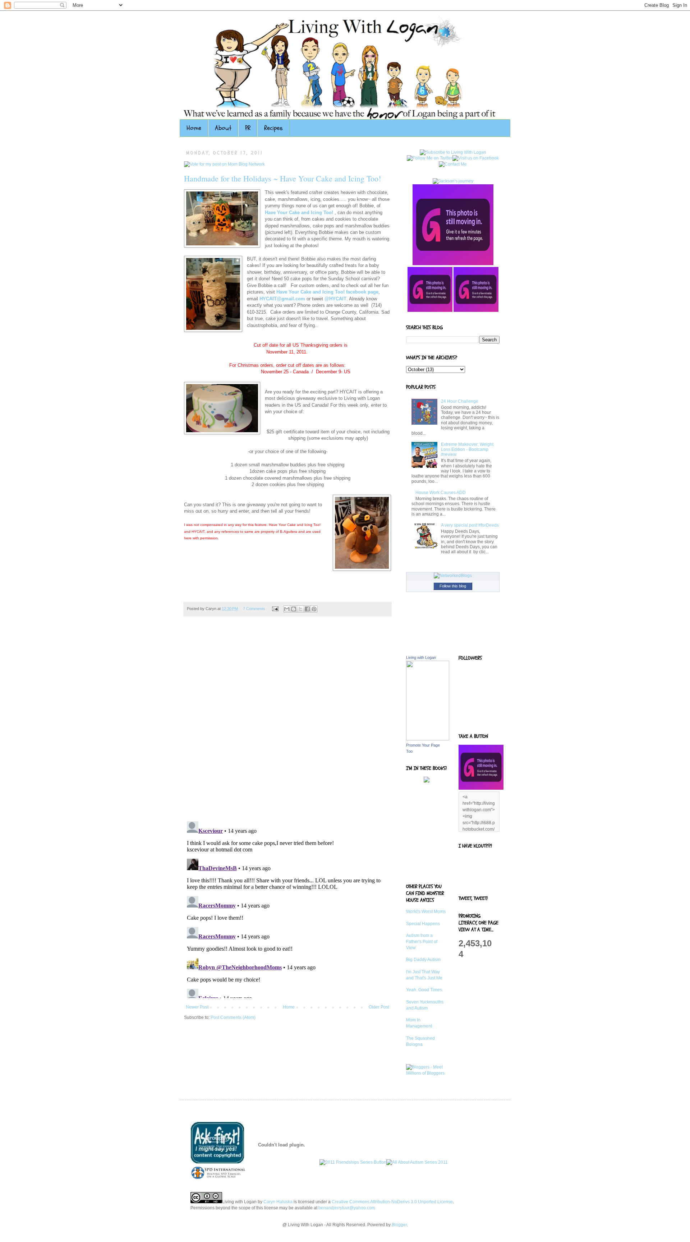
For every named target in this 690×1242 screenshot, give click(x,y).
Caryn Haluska (278, 1201)
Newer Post (197, 1007)
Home (194, 128)
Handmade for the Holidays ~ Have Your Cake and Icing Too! (282, 178)
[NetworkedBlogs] (453, 575)
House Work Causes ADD (440, 492)
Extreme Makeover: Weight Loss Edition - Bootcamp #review (467, 449)
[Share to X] (300, 609)
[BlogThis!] (293, 609)
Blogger (399, 1224)
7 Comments (254, 608)
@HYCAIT (335, 298)
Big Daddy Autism (423, 959)
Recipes (273, 128)
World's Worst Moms (426, 911)
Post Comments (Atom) (233, 1017)
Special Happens (423, 923)
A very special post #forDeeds (470, 525)
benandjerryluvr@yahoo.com (346, 1207)
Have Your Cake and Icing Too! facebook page (327, 292)
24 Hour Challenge (459, 401)
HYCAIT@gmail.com (282, 298)
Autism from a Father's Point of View (421, 941)
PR (247, 128)
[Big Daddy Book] (426, 781)
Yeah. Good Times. (424, 989)
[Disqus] (287, 722)
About (223, 128)
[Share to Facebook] (307, 609)
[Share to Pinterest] (314, 609)
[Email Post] (275, 608)
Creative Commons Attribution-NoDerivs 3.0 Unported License (392, 1201)
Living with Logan (421, 657)
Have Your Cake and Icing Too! (299, 212)
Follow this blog (453, 586)
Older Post (379, 1007)
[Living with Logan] (427, 739)
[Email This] (286, 609)
